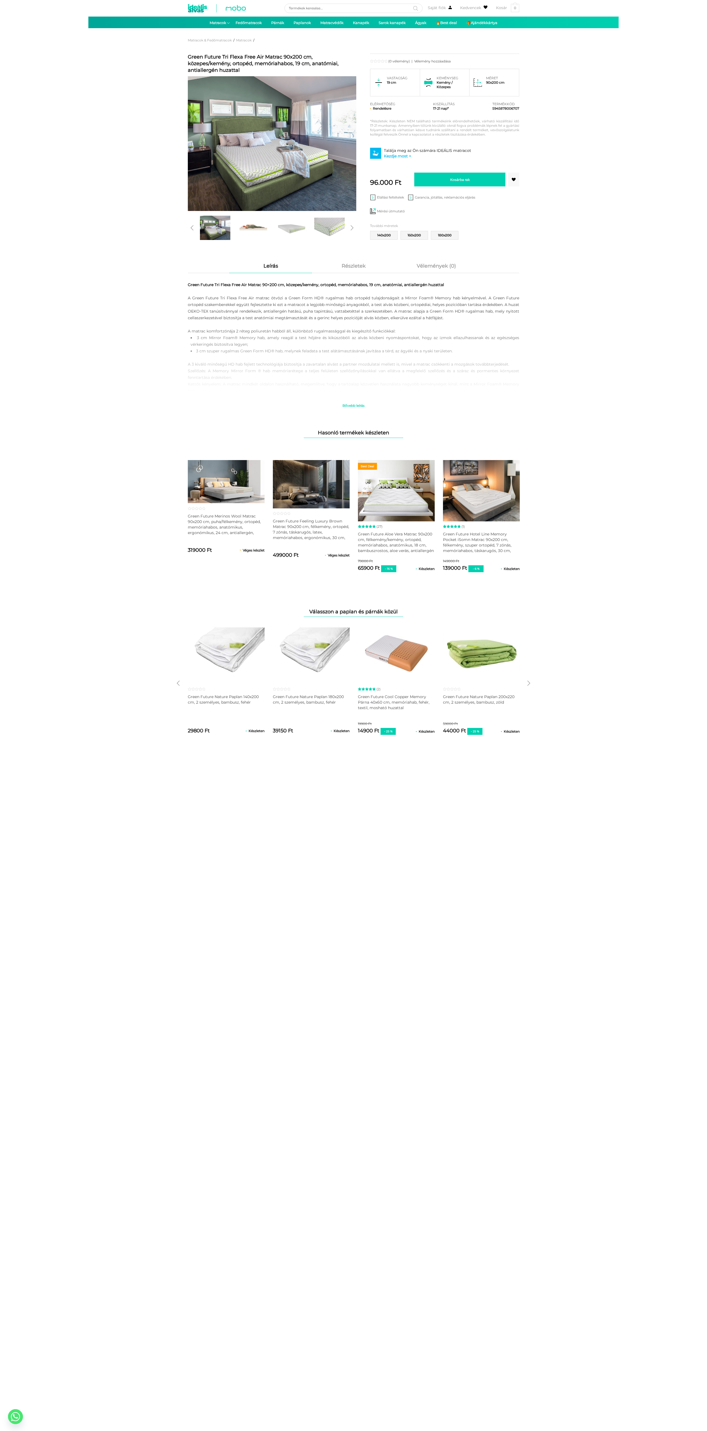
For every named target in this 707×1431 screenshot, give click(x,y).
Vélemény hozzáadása (432, 61)
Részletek (354, 266)
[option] (215, 228)
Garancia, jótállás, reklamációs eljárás (445, 197)
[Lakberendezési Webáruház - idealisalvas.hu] (217, 8)
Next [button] (352, 228)
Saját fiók (437, 8)
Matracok (244, 40)
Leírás (270, 266)
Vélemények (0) (436, 266)
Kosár (506, 8)
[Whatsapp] (15, 1416)
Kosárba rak (460, 180)
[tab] (270, 266)
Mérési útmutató (391, 211)
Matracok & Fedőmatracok (210, 40)
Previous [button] (192, 228)
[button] (513, 179)
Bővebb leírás (353, 405)
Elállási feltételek (390, 197)
